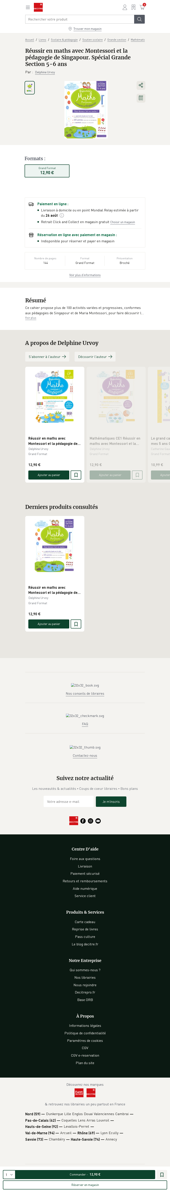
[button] (85, 310)
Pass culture (85, 936)
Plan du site (85, 1063)
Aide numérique (85, 888)
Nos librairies (85, 977)
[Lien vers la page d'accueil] (38, 7)
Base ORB (85, 999)
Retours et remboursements (85, 881)
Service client (85, 896)
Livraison (85, 866)
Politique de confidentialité (85, 1033)
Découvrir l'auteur (92, 356)
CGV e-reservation (85, 1055)
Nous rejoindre (85, 985)
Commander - (85, 1174)
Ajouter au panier (49, 475)
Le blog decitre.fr (85, 944)
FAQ (85, 724)
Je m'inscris (111, 801)
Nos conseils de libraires (85, 693)
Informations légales (85, 1025)
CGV (85, 1048)
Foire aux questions (85, 858)
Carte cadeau (85, 922)
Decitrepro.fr (85, 992)
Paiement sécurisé (85, 873)
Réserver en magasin (85, 1185)
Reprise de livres (85, 929)
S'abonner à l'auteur (44, 356)
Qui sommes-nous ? (85, 970)
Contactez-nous (85, 755)
